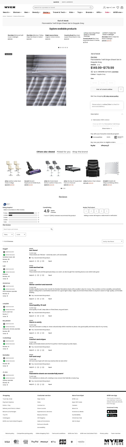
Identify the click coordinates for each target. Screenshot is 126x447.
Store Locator (41, 423)
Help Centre (41, 413)
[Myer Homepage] (10, 8)
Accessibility (41, 442)
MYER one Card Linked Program (12, 435)
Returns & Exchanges (9, 426)
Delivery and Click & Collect (11, 423)
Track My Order (7, 413)
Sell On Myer (76, 435)
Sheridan (94, 71)
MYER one (75, 413)
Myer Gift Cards (77, 416)
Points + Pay (6, 419)
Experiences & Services (44, 426)
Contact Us (41, 419)
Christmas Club (77, 432)
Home (4, 16)
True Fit (5, 429)
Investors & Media (77, 426)
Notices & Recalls (42, 438)
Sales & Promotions (43, 435)
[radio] (95, 97)
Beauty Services (42, 429)
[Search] (91, 7)
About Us (75, 423)
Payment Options (8, 416)
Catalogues (6, 432)
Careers (74, 419)
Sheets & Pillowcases (18, 16)
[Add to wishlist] (120, 103)
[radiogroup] (107, 97)
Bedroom (9, 16)
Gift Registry (41, 432)
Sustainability (76, 429)
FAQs (39, 416)
